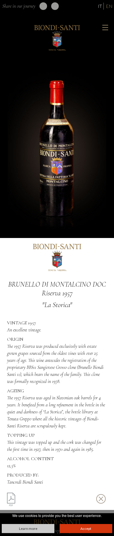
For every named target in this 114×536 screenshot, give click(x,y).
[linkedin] (43, 6)
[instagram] (55, 6)
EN (109, 6)
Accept (85, 528)
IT (100, 6)
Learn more (28, 528)
